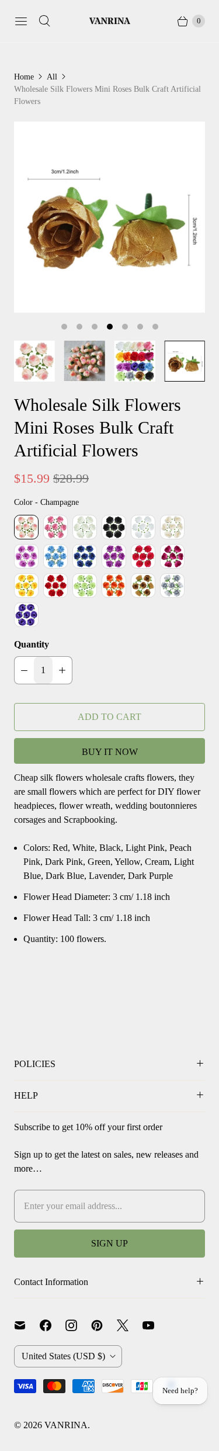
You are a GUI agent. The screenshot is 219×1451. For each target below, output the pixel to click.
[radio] (26, 527)
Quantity (31, 644)
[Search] (44, 21)
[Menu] (21, 21)
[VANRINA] (109, 21)
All (52, 76)
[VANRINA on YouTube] (155, 1325)
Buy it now (110, 752)
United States (63, 1356)
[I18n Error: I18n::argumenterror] (34, 361)
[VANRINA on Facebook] (52, 1325)
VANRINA (66, 1425)
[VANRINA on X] (129, 1325)
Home (24, 76)
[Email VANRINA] (27, 1325)
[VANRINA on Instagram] (78, 1325)
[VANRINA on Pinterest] (104, 1325)
